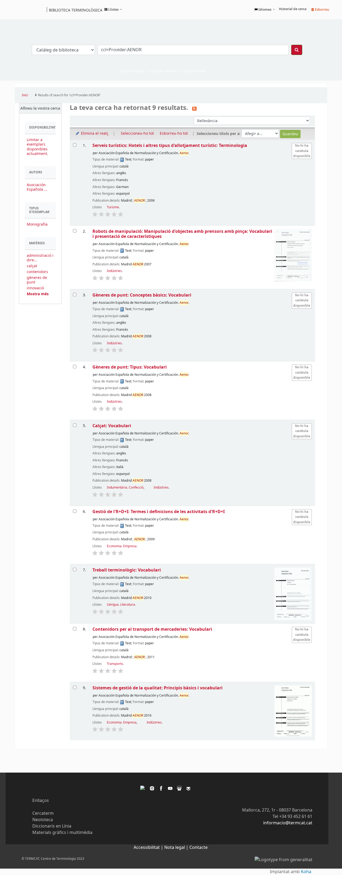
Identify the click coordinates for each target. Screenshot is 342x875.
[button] (113, 9)
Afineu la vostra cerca (40, 108)
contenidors (37, 272)
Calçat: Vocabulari (111, 425)
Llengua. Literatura (121, 604)
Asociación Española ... (37, 187)
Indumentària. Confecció (125, 487)
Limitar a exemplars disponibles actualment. (37, 146)
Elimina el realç (94, 133)
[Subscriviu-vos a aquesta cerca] (194, 108)
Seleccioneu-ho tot (137, 133)
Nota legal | (176, 847)
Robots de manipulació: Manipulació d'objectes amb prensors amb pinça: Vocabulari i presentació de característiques (182, 234)
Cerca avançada (132, 71)
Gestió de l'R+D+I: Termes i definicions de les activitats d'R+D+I (158, 511)
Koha (306, 872)
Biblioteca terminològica (75, 9)
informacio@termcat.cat (287, 823)
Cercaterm (43, 813)
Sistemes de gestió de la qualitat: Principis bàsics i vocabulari (157, 687)
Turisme (113, 207)
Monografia (37, 224)
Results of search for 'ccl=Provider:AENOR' (69, 95)
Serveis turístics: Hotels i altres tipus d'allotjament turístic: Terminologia (169, 145)
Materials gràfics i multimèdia (62, 832)
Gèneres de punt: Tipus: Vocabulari (129, 367)
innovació (35, 288)
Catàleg (21, 9)
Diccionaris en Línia (51, 826)
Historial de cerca (292, 9)
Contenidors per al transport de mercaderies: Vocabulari (152, 629)
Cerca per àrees (194, 71)
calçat (32, 266)
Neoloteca (42, 820)
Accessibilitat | (149, 847)
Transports (115, 663)
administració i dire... (40, 258)
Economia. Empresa (122, 546)
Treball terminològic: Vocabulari (126, 570)
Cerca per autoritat (163, 71)
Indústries (114, 271)
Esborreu (321, 9)
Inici (25, 95)
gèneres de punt (37, 280)
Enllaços (40, 800)
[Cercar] (296, 50)
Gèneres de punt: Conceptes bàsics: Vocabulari (141, 295)
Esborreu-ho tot (174, 133)
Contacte (198, 847)
